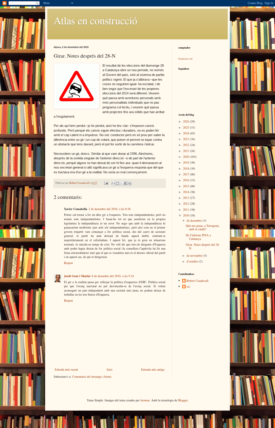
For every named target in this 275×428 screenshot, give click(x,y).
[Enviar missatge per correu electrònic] (106, 183)
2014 (186, 192)
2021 (186, 151)
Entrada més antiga (152, 369)
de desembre (195, 220)
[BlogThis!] (117, 183)
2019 (186, 162)
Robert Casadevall (197, 281)
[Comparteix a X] (121, 183)
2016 (186, 180)
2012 (186, 203)
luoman (145, 400)
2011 (186, 209)
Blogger (183, 400)
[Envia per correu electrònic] (113, 183)
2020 (186, 157)
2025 (186, 127)
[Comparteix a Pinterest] (130, 183)
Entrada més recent (66, 369)
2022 (186, 145)
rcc (188, 286)
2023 (186, 139)
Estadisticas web (185, 58)
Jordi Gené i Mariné (77, 276)
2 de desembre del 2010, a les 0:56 (110, 209)
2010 (186, 215)
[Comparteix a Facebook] (126, 183)
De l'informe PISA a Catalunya (198, 237)
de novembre (195, 255)
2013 (186, 198)
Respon (68, 263)
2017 (186, 174)
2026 (186, 121)
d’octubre (193, 261)
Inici (109, 369)
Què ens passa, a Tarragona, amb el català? (203, 227)
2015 (186, 186)
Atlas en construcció (95, 20)
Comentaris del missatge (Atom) (92, 376)
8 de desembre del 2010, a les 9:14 (113, 276)
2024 (186, 133)
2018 (186, 168)
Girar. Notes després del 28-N (203, 246)
